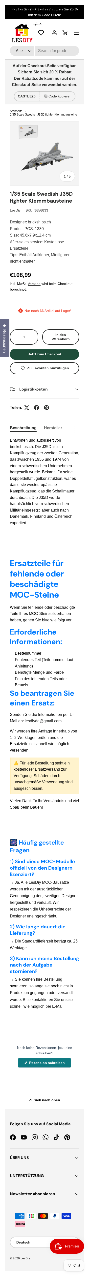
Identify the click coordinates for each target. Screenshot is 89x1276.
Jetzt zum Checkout (44, 354)
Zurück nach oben (44, 1100)
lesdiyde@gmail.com (43, 721)
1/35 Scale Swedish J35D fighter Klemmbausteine (43, 114)
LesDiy (15, 210)
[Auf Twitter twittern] (27, 408)
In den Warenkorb (61, 337)
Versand (34, 284)
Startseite (16, 111)
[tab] (23, 428)
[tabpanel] (44, 481)
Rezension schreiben (48, 1064)
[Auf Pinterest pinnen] (46, 408)
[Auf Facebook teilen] (37, 408)
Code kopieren (59, 96)
